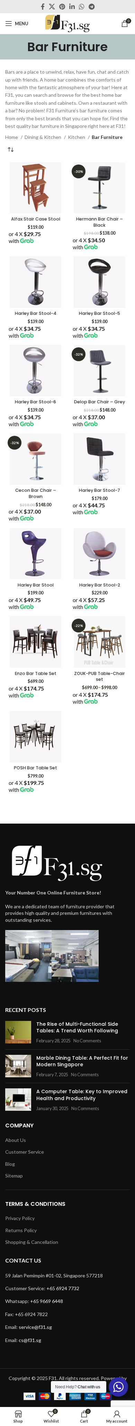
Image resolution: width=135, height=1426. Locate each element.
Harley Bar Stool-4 (35, 313)
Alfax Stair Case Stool (35, 219)
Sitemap (14, 1176)
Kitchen (77, 137)
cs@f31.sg (30, 1340)
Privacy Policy (20, 1218)
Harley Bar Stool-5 (99, 313)
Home (12, 137)
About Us (15, 1140)
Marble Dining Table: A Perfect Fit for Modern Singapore (82, 1061)
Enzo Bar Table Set (35, 673)
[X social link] (52, 6)
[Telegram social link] (92, 6)
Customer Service (24, 1152)
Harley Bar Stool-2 (99, 585)
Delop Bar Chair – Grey (99, 402)
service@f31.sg (35, 1327)
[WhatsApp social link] (82, 6)
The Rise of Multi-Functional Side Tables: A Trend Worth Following (77, 1027)
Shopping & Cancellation (31, 1242)
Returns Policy (21, 1230)
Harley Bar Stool (36, 585)
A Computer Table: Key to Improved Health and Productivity (81, 1095)
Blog (10, 1164)
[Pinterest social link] (62, 6)
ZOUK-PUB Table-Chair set (99, 676)
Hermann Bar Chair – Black (99, 222)
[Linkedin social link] (72, 6)
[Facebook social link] (43, 6)
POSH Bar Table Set (35, 768)
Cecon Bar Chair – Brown (35, 493)
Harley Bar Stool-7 (99, 490)
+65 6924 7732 (62, 1288)
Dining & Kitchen (43, 137)
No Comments (87, 1040)
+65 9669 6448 (46, 1301)
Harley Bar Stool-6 (35, 402)
